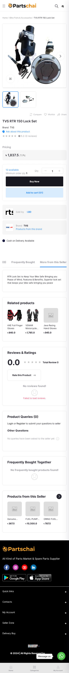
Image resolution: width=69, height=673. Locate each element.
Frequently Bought (23, 262)
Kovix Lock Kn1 (51, 325)
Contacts (7, 601)
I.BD (29, 211)
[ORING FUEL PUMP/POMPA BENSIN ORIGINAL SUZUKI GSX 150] (43, 509)
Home (5, 18)
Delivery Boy (9, 633)
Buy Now (34, 181)
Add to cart (34, 192)
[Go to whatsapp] (61, 656)
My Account (8, 612)
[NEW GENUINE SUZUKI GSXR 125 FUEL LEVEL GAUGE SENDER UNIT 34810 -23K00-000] (61, 509)
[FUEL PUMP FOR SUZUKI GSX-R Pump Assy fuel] (24, 509)
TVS (12, 127)
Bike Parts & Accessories (21, 18)
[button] (9, 56)
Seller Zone (8, 622)
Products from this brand (29, 229)
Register (21, 423)
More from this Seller (53, 262)
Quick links (8, 591)
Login (10, 423)
